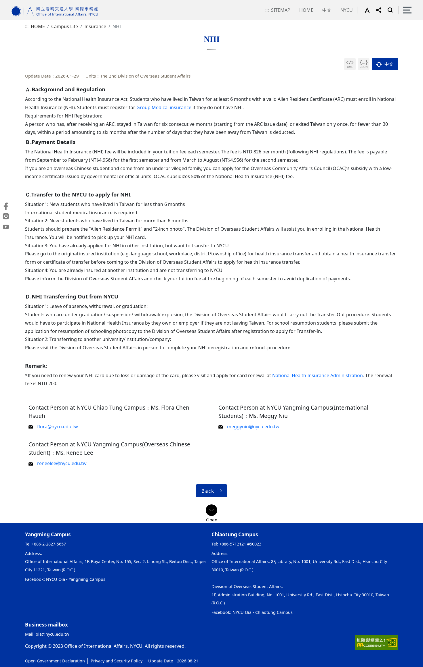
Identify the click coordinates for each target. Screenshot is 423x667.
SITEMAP (280, 10)
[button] (370, 10)
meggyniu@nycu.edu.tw (253, 426)
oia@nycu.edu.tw (52, 634)
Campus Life (64, 26)
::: (267, 10)
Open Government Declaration (55, 661)
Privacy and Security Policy (116, 661)
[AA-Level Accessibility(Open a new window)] (376, 642)
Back (207, 490)
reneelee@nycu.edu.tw (62, 463)
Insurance (95, 26)
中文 (326, 10)
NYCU (346, 10)
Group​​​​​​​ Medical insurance (163, 107)
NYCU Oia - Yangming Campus (75, 579)
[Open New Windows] (350, 64)
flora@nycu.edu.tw (57, 426)
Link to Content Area (22, 3)
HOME (306, 10)
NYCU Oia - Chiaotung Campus (263, 612)
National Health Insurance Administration (317, 375)
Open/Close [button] (211, 510)
